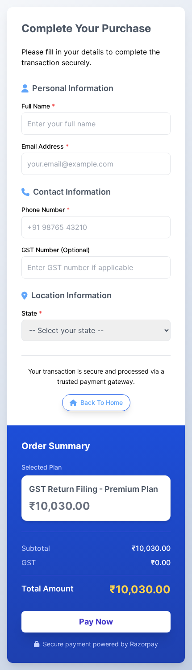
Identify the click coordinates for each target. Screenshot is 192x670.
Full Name (38, 106)
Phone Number (45, 209)
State (31, 313)
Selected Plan (41, 467)
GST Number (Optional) (55, 250)
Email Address (45, 146)
